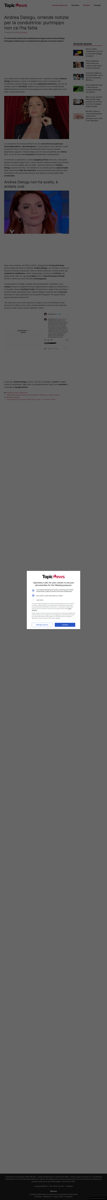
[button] (53, 600)
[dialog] (53, 600)
